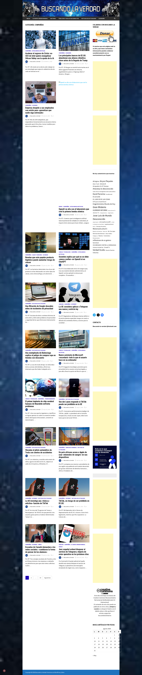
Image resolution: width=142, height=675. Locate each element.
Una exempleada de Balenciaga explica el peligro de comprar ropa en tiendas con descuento (40, 355)
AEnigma (96, 181)
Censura (61, 304)
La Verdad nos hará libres (98, 224)
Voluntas (95, 253)
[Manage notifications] (4, 670)
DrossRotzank (109, 194)
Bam (63, 672)
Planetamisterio (96, 238)
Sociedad (34, 105)
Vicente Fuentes (110, 250)
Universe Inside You (98, 247)
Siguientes (47, 578)
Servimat (96, 243)
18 (40, 578)
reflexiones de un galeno (102, 240)
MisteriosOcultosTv (100, 229)
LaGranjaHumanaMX (105, 222)
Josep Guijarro (95, 222)
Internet (74, 304)
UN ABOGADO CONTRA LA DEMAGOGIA (104, 245)
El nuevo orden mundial (40, 18)
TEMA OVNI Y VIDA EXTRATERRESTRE (68, 18)
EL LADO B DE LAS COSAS (101, 199)
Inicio (28, 18)
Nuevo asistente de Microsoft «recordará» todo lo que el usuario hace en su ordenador (73, 357)
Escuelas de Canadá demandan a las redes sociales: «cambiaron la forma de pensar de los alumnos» (40, 549)
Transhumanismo (50, 399)
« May (94, 655)
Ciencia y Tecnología (65, 252)
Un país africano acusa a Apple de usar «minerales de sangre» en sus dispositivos (73, 454)
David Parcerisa (99, 194)
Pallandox (100, 236)
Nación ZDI (105, 231)
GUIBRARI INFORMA (100, 210)
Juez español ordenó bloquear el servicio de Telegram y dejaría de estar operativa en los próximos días (74, 551)
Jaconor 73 (96, 213)
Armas (60, 206)
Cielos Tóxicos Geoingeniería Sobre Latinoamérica (104, 191)
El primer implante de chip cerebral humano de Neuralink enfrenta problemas (39, 403)
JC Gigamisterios (103, 212)
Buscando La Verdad (35, 61)
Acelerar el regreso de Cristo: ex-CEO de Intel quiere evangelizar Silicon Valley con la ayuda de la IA (39, 56)
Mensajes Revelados (101, 226)
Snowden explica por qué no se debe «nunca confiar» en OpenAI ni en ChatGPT (74, 259)
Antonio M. (103, 184)
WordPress (57, 672)
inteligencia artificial (38, 51)
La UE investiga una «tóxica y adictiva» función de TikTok (37, 502)
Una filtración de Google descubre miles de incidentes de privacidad (39, 307)
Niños (40, 544)
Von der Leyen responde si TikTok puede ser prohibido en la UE (72, 403)
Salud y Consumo (37, 255)
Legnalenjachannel (109, 224)
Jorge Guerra (110, 212)
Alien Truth (96, 184)
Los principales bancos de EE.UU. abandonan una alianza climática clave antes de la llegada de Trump (73, 58)
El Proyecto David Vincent (99, 201)
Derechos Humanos (71, 447)
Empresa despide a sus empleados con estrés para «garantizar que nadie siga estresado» (39, 110)
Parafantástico (107, 236)
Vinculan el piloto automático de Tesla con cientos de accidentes (38, 451)
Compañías (28, 51)
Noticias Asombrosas (99, 233)
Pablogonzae (95, 235)
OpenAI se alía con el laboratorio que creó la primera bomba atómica (74, 210)
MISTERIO (53, 18)
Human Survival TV (111, 210)
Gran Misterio (99, 207)
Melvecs (94, 226)
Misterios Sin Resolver (97, 231)
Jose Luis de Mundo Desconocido (102, 217)
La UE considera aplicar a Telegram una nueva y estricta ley (73, 308)
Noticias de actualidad (88, 18)
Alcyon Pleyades (106, 181)
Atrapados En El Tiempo (100, 186)
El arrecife (96, 197)
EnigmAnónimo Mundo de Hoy (104, 204)
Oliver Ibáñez (108, 233)
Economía (102, 18)
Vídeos (61, 546)
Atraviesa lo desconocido (103, 189)
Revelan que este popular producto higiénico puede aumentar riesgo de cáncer (40, 260)
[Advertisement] (105, 86)
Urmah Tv (107, 247)
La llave (112, 222)
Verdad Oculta (99, 250)
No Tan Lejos (111, 231)
